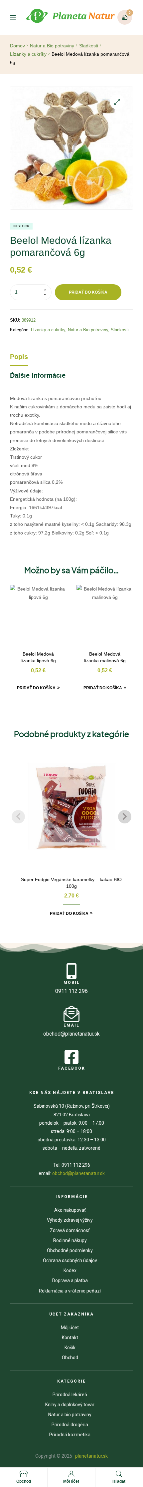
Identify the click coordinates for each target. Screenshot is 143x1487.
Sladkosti (88, 45)
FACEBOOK (71, 1068)
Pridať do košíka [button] (36, 688)
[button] (117, 101)
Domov (17, 45)
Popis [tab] (19, 356)
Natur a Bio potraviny (52, 45)
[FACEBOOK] (71, 1057)
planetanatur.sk (91, 1456)
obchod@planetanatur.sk (78, 1173)
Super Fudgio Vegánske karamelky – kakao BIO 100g (71, 883)
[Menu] (17, 17)
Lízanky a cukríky (28, 54)
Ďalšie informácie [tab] (38, 375)
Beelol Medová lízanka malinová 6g (105, 657)
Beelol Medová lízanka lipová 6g (38, 657)
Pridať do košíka (88, 292)
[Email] (71, 1014)
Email (71, 1025)
